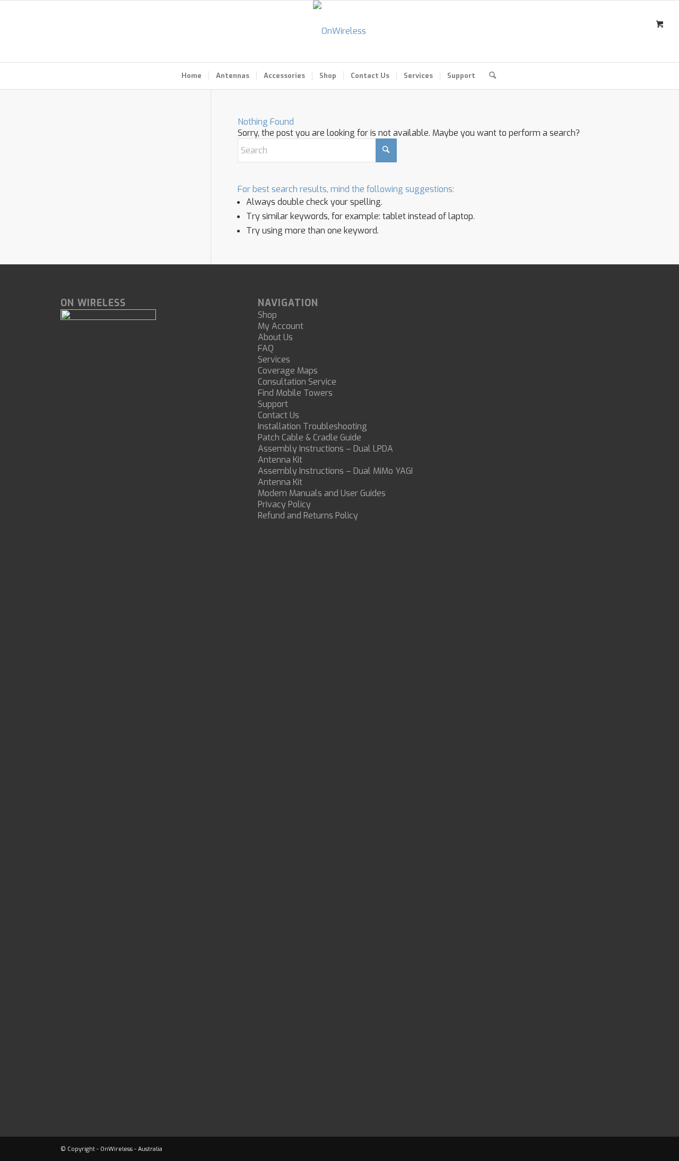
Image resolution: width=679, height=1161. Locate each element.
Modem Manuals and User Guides (322, 493)
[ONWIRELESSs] (339, 31)
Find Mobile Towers (295, 392)
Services (274, 359)
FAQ (266, 348)
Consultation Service (297, 381)
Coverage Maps (288, 370)
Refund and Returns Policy (308, 515)
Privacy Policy (284, 504)
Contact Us (278, 415)
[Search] (489, 76)
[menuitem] (191, 76)
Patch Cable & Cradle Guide (309, 437)
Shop (267, 314)
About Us (275, 337)
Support (273, 404)
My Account (280, 326)
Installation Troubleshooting (312, 426)
